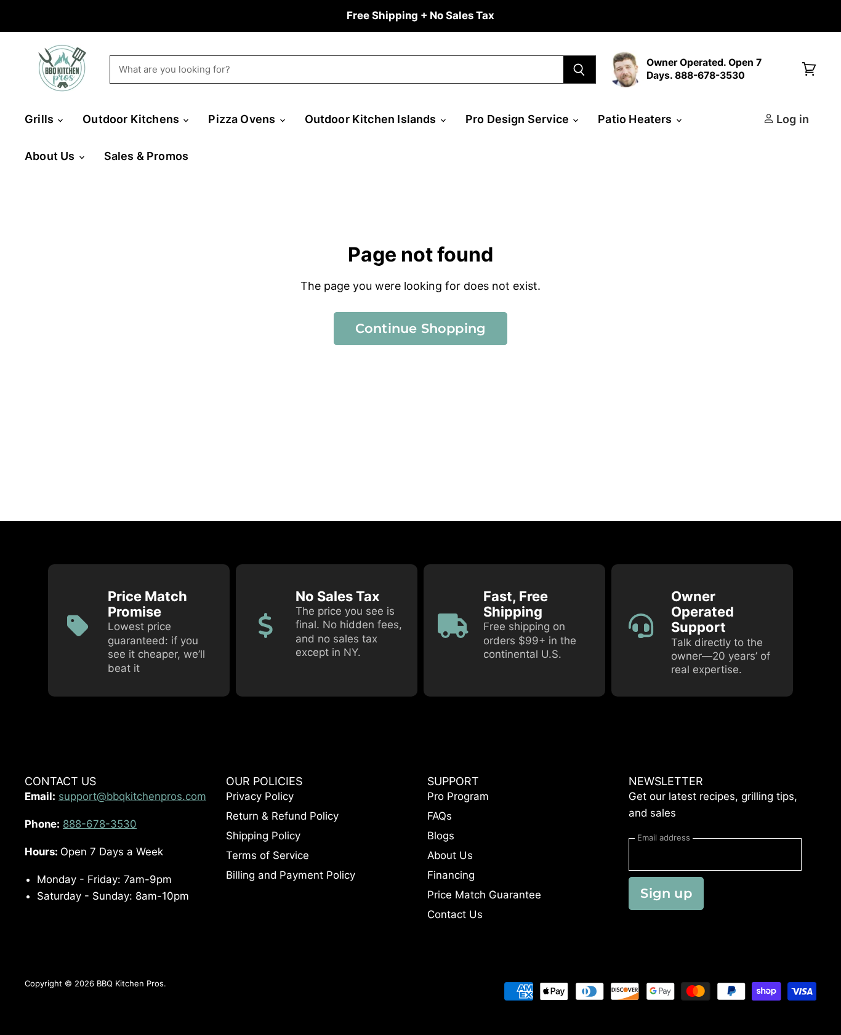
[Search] (579, 69)
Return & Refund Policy (282, 816)
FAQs (439, 816)
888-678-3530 (100, 824)
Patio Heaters (636, 119)
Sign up (665, 893)
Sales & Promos (146, 156)
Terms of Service (267, 855)
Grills (40, 119)
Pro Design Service (518, 119)
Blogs (440, 835)
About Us (51, 156)
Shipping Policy (263, 835)
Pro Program (458, 796)
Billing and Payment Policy (290, 875)
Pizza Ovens (243, 119)
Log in (791, 119)
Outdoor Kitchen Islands (372, 119)
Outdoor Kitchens (132, 119)
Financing (451, 875)
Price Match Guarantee (484, 895)
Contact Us (455, 914)
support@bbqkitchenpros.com (132, 796)
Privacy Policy (260, 796)
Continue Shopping (420, 328)
